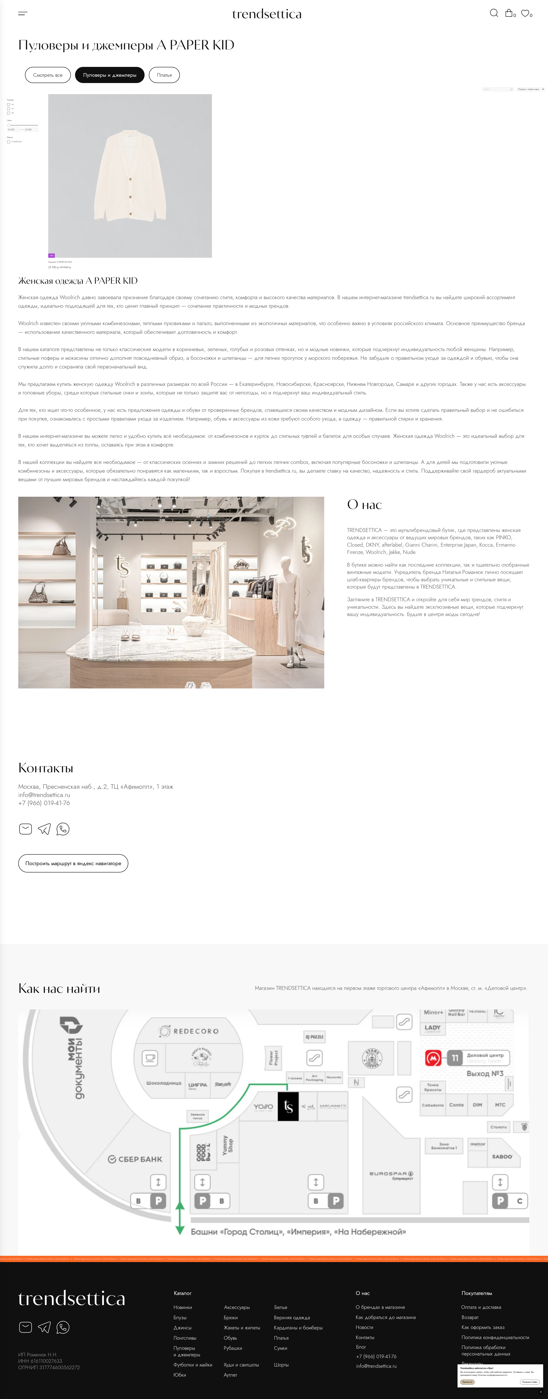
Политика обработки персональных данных (486, 1350)
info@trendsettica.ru (44, 794)
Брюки (231, 1317)
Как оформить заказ (483, 1327)
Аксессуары (237, 1307)
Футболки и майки (193, 1364)
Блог (361, 1346)
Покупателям (477, 1293)
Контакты (365, 1337)
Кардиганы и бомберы (298, 1327)
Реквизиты (472, 1363)
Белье (280, 1307)
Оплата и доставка (481, 1307)
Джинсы (183, 1327)
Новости (364, 1327)
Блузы (180, 1317)
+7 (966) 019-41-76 (44, 803)
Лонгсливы (185, 1338)
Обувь (230, 1338)
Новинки (183, 1307)
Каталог (183, 1293)
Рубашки (233, 1348)
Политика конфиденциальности (495, 1337)
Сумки (280, 1348)
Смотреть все (48, 75)
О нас (363, 1293)
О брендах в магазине (380, 1307)
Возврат (470, 1317)
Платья (164, 75)
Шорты (281, 1364)
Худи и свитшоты (241, 1364)
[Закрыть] (541, 1392)
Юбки (180, 1374)
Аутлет (230, 1374)
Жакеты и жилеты (242, 1327)
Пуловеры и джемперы (109, 75)
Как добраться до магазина (386, 1317)
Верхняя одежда (292, 1317)
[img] (494, 12)
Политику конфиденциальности (492, 1375)
